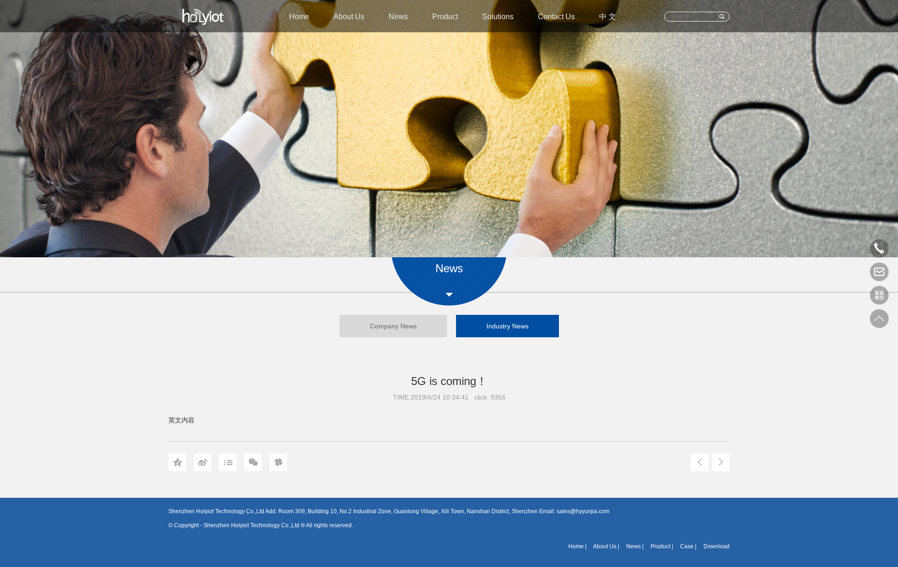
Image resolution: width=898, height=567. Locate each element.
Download (716, 546)
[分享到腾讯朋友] (278, 462)
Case (687, 546)
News (398, 17)
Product (445, 17)
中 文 (607, 17)
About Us (348, 17)
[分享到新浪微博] (202, 462)
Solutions (498, 17)
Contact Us (556, 17)
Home (299, 17)
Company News (393, 326)
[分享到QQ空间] (177, 462)
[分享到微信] (253, 462)
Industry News (507, 326)
